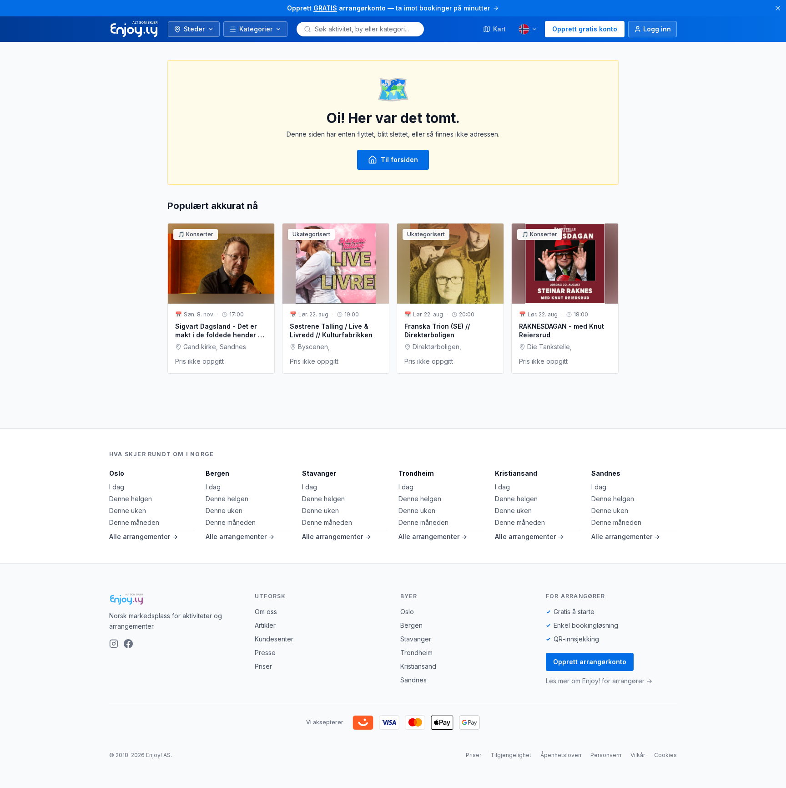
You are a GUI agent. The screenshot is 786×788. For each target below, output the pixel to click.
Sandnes (605, 473)
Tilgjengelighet (510, 755)
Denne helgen (130, 499)
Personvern (605, 755)
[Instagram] (113, 643)
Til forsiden (399, 159)
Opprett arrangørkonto (589, 662)
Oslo (116, 473)
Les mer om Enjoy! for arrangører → (599, 681)
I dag (116, 487)
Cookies (665, 755)
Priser (263, 666)
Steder (194, 29)
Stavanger (319, 473)
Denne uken (127, 510)
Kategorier (255, 29)
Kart (499, 29)
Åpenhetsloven (560, 755)
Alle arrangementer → (143, 536)
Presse (265, 652)
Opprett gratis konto (584, 29)
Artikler (265, 625)
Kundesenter (274, 639)
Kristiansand (516, 473)
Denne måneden (134, 522)
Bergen (217, 473)
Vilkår (637, 755)
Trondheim (416, 473)
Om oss (266, 611)
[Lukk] (777, 8)
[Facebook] (128, 643)
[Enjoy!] (174, 599)
